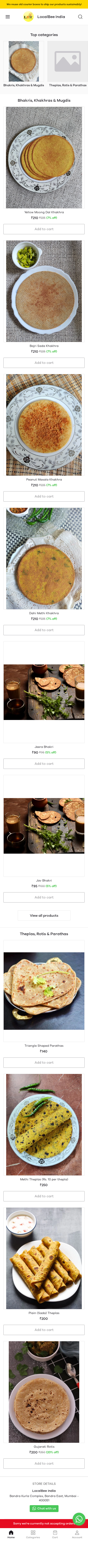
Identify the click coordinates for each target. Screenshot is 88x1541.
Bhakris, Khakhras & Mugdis (23, 85)
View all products (44, 915)
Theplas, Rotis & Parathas (68, 85)
